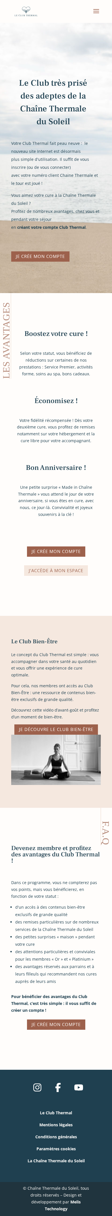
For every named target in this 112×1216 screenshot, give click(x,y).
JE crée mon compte (40, 256)
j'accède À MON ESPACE (56, 570)
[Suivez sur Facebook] (58, 1087)
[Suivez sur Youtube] (78, 1087)
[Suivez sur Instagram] (37, 1087)
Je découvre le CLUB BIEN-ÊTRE (56, 729)
